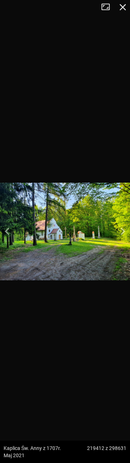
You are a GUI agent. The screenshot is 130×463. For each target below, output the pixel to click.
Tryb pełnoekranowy (108, 7)
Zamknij (123, 7)
